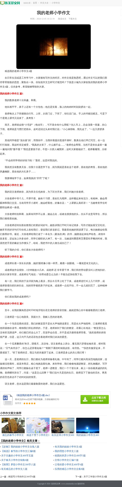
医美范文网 (55, 484)
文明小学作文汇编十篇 (67, 460)
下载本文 (72, 19)
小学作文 (56, 3)
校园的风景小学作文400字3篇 (70, 455)
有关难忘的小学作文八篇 (14, 469)
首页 (35, 3)
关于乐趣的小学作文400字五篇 (17, 455)
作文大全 (44, 3)
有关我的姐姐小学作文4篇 (68, 446)
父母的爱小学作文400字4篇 (69, 464)
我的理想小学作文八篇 (67, 451)
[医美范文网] (10, 3)
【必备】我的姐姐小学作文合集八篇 (20, 446)
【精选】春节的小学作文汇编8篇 (18, 451)
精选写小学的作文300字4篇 (21, 476)
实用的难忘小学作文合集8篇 (70, 469)
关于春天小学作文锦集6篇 (15, 460)
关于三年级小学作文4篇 (95, 476)
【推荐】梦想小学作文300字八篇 (18, 464)
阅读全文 (62, 19)
